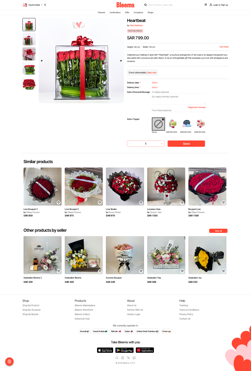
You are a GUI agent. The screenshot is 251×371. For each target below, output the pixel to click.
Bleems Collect (82, 314)
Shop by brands (30, 314)
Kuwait (83, 331)
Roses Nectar (113, 212)
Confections (115, 12)
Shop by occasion (31, 309)
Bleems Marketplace (85, 305)
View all (218, 230)
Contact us (184, 318)
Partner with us (135, 309)
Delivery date (134, 82)
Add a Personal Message (138, 92)
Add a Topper (133, 119)
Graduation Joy (195, 277)
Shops (150, 12)
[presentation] (41, 60)
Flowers (101, 12)
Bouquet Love (194, 209)
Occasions (138, 12)
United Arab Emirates (146, 331)
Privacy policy (186, 314)
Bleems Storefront (84, 309)
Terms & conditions (189, 309)
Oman (165, 331)
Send (186, 143)
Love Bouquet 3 (31, 209)
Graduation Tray (154, 277)
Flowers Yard (154, 212)
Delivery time (133, 87)
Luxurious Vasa (154, 209)
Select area (151, 72)
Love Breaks (111, 209)
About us (131, 305)
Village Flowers (32, 212)
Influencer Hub (82, 318)
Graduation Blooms (73, 277)
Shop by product (30, 305)
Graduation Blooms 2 (33, 277)
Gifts (127, 12)
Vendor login (133, 314)
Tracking (183, 305)
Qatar (127, 331)
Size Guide (224, 46)
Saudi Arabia (99, 331)
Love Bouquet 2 (72, 209)
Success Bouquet (113, 277)
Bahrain (114, 331)
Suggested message (197, 107)
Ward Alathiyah (136, 25)
